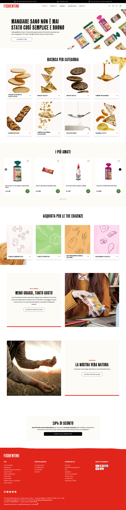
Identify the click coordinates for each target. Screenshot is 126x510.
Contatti (82, 6)
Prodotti (53, 6)
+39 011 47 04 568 (11, 500)
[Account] (117, 6)
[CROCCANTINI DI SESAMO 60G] (48, 171)
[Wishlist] (113, 6)
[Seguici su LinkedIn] (13, 492)
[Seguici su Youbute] (5, 492)
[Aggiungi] (27, 191)
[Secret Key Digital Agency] (34, 504)
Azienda (62, 6)
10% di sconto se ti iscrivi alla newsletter (101, 1)
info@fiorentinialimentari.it (44, 500)
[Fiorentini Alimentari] (12, 6)
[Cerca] (109, 6)
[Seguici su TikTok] (15, 492)
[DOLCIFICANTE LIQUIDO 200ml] (78, 171)
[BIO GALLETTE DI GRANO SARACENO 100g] (17, 171)
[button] (6, 169)
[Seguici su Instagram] (10, 492)
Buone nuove (72, 6)
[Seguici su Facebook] (7, 492)
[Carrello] (120, 6)
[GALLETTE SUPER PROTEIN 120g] (108, 171)
